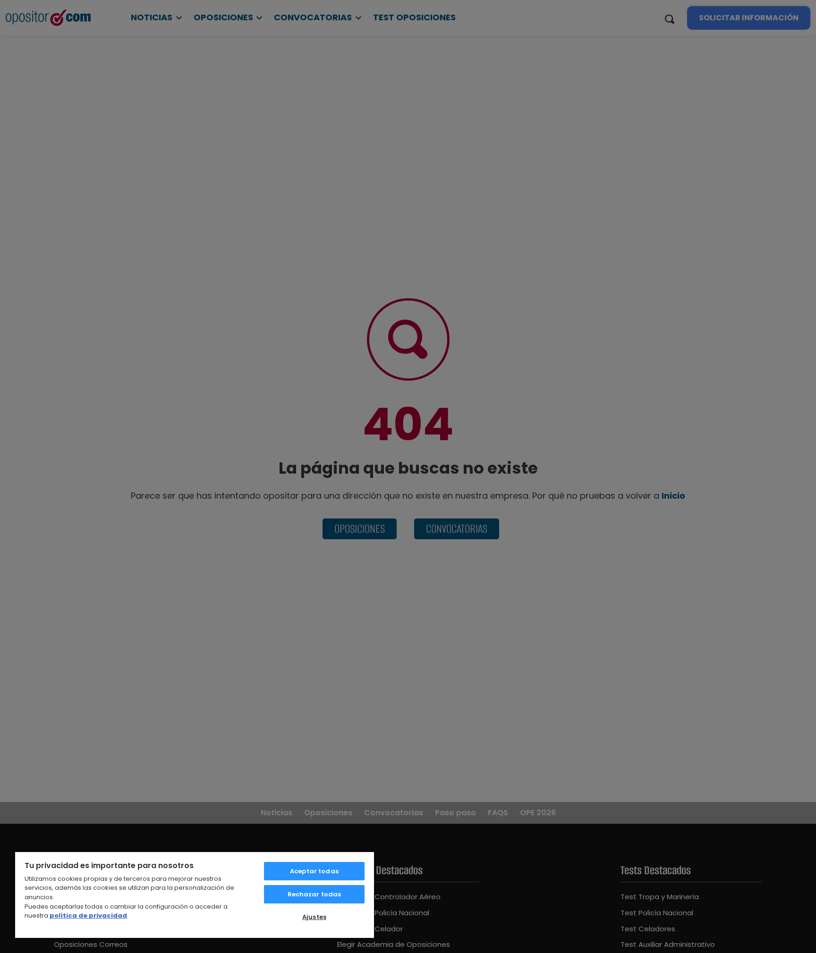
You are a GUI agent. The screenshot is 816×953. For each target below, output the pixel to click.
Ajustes (314, 916)
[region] (194, 894)
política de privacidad (88, 915)
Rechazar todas (314, 894)
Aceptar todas (314, 871)
